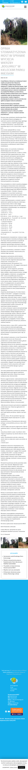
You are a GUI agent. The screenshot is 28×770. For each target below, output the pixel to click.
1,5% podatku (13, 689)
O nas (11, 687)
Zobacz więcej (14, 767)
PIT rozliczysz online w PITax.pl (18, 670)
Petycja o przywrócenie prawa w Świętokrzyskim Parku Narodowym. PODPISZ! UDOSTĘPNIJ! (13, 561)
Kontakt (12, 690)
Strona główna (14, 685)
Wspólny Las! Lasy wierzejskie (12, 570)
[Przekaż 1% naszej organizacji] (17, 711)
